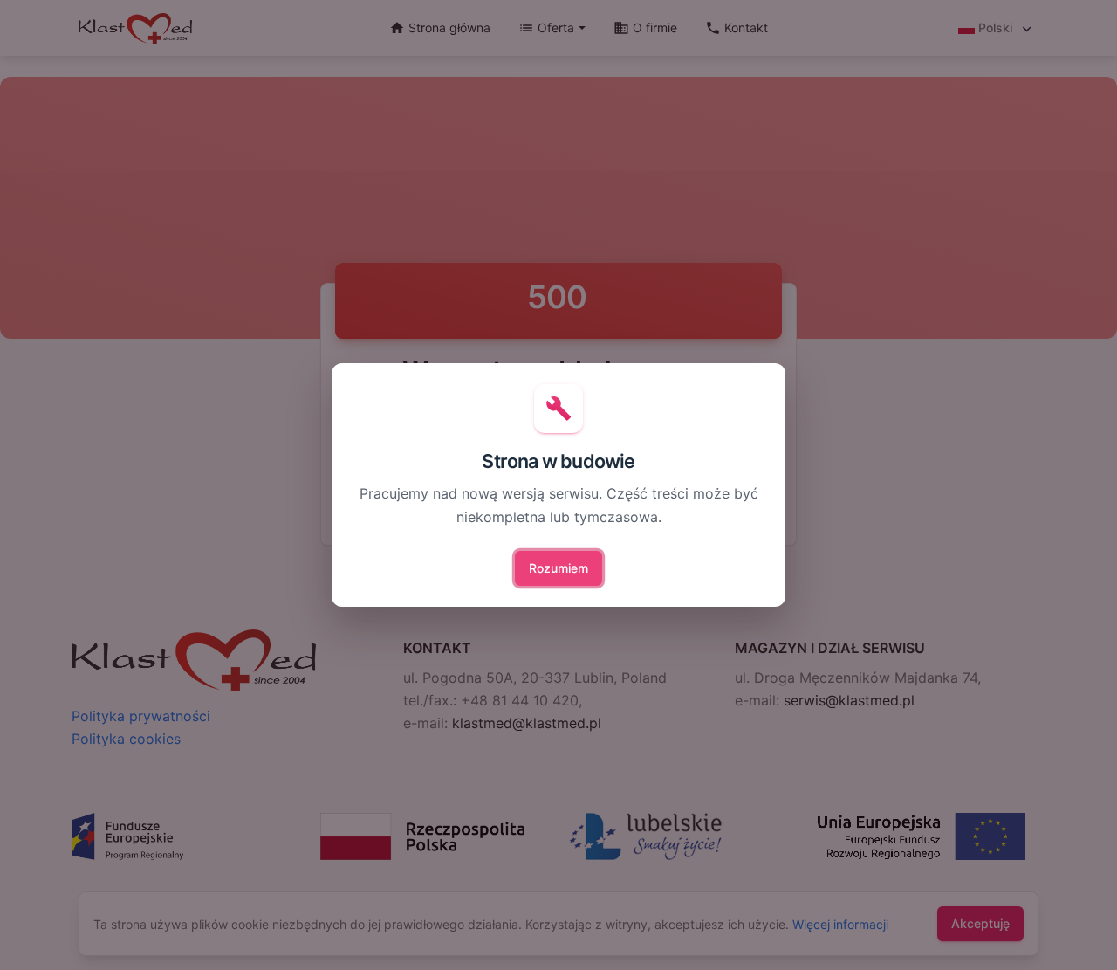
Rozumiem (558, 568)
